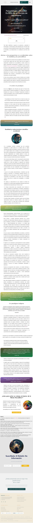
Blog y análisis (19, 508)
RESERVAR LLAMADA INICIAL (23, 2)
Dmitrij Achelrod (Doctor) (13, 35)
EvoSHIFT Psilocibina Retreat (20, 497)
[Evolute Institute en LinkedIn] (5, 502)
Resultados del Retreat (20, 511)
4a (9, 183)
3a (28, 165)
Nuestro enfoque (3, 508)
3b (22, 196)
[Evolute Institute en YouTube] (3, 502)
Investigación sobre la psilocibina (5, 511)
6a (25, 326)
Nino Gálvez (6, 35)
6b (22, 381)
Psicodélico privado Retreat (20, 501)
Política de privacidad (11, 520)
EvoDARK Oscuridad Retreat (20, 498)
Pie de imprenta (16, 520)
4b (27, 208)
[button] (30, 2)
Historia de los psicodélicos (12, 65)
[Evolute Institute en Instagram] (1, 502)
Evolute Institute (14, 2)
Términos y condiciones (4, 520)
